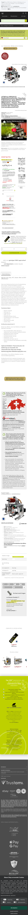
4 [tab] (2, 86)
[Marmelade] (23, 563)
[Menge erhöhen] (25, 249)
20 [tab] (23, 86)
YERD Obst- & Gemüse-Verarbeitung (11, 115)
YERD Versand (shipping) (14, 729)
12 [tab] (12, 86)
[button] (23, 13)
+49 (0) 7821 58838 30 (19, 3)
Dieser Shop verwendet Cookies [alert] (14, 877)
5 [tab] (3, 86)
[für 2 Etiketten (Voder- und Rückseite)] (13, 554)
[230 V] (13, 559)
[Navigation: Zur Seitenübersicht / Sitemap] (2, 46)
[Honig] (13, 565)
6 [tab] (4, 86)
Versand (7, 170)
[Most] (16, 561)
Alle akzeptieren (14, 907)
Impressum (13, 895)
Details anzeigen (14, 913)
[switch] (4, 899)
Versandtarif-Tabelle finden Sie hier (8, 172)
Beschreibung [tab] (6, 274)
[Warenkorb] (25, 13)
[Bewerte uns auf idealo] (18, 791)
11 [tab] (11, 86)
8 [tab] (7, 86)
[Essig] (19, 563)
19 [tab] (21, 86)
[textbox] (12, 38)
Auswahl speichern (14, 911)
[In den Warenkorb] (2, 63)
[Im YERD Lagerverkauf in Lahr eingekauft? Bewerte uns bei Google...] (14, 795)
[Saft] (19, 561)
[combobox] (12, 38)
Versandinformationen (14, 738)
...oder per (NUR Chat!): (7, 214)
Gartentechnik (15, 680)
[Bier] (13, 563)
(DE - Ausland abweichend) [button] (7, 227)
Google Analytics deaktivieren (6, 771)
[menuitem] (5, 16)
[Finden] (26, 20)
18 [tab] (20, 86)
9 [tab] (8, 86)
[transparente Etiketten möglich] (23, 554)
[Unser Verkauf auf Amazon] (12, 791)
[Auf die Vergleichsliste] (17, 68)
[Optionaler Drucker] (19, 554)
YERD (7, 711)
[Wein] (13, 561)
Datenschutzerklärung (5, 895)
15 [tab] (16, 86)
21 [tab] (24, 86)
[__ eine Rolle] (16, 554)
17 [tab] (19, 86)
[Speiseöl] (16, 563)
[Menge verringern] (2, 249)
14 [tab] (15, 86)
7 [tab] (6, 86)
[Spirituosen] (23, 561)
